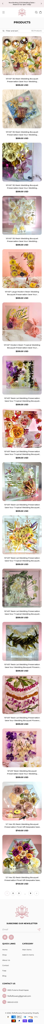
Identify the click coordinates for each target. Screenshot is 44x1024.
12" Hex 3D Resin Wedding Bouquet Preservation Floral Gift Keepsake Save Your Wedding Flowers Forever (22, 825)
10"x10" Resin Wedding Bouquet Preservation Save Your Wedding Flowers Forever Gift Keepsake (22, 772)
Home (4, 950)
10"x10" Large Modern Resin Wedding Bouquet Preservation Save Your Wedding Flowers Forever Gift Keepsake (22, 293)
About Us (6, 960)
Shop (4, 955)
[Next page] (36, 893)
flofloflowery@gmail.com (19, 996)
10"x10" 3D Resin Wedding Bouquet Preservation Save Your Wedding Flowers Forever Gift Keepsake (22, 80)
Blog (4, 976)
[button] (3, 12)
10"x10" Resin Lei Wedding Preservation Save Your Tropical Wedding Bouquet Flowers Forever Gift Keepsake (22, 399)
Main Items (26, 950)
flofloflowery (17, 1013)
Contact (5, 965)
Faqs (4, 971)
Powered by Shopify (30, 1013)
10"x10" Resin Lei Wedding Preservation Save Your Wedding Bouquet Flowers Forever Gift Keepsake (22, 666)
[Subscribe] (39, 929)
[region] (22, 4)
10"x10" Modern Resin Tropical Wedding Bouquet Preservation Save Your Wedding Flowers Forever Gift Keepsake (22, 346)
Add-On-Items (28, 955)
